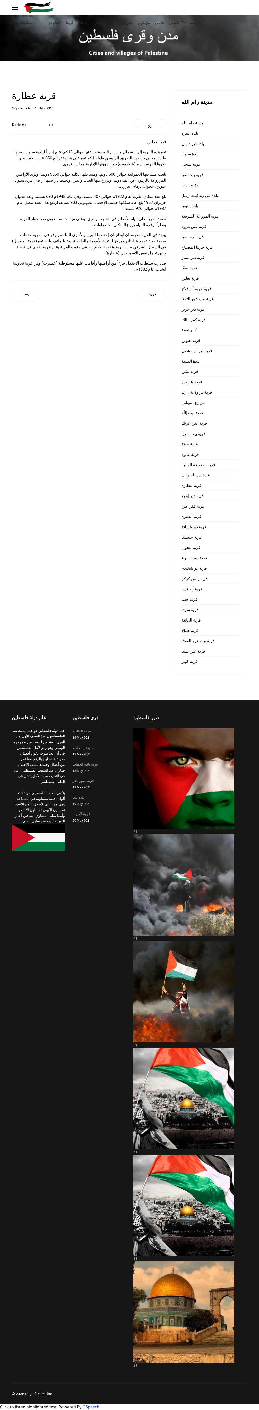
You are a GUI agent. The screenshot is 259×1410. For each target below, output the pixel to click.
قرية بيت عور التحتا (198, 299)
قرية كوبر (190, 661)
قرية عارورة (192, 382)
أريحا (69, 22)
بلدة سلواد (190, 154)
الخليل (99, 22)
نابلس (159, 22)
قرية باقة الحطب (85, 767)
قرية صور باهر (83, 783)
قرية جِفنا (189, 599)
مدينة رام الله (193, 123)
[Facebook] (137, 123)
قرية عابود (190, 454)
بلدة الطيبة (190, 361)
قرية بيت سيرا (193, 433)
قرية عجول (191, 547)
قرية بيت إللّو (192, 413)
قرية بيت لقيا (192, 174)
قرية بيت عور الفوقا (198, 640)
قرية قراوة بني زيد (197, 392)
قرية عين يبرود (194, 226)
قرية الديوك (82, 816)
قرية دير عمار (193, 257)
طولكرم (144, 22)
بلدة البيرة (190, 133)
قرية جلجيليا (192, 537)
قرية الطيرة (191, 516)
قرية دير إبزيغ (193, 495)
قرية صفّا (189, 268)
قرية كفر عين (193, 506)
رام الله (83, 22)
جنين (129, 22)
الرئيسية (195, 22)
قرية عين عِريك (194, 423)
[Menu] (15, 7)
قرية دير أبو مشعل (197, 350)
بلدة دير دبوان (193, 143)
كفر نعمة (189, 330)
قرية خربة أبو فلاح (196, 288)
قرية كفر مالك (194, 319)
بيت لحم (115, 22)
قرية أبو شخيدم (194, 568)
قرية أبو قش (192, 589)
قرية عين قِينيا (193, 651)
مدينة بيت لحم (83, 750)
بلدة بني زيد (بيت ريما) (200, 195)
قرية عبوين (191, 340)
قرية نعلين (190, 278)
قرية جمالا (190, 630)
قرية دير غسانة (194, 527)
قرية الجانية (191, 620)
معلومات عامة (21, 22)
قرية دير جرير (193, 309)
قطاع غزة (54, 22)
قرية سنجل (191, 164)
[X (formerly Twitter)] (149, 126)
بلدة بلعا (82, 800)
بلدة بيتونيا (190, 205)
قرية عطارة (191, 485)
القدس (174, 22)
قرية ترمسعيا (193, 237)
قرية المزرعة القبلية (198, 464)
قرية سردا (190, 609)
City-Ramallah (22, 108)
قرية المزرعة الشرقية (200, 216)
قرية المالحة (82, 734)
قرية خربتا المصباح (197, 247)
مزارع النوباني (193, 402)
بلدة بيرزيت (191, 185)
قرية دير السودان (196, 475)
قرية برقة (190, 444)
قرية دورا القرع (194, 558)
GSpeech (90, 1407)
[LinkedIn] (162, 123)
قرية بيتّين (190, 371)
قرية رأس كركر (195, 578)
